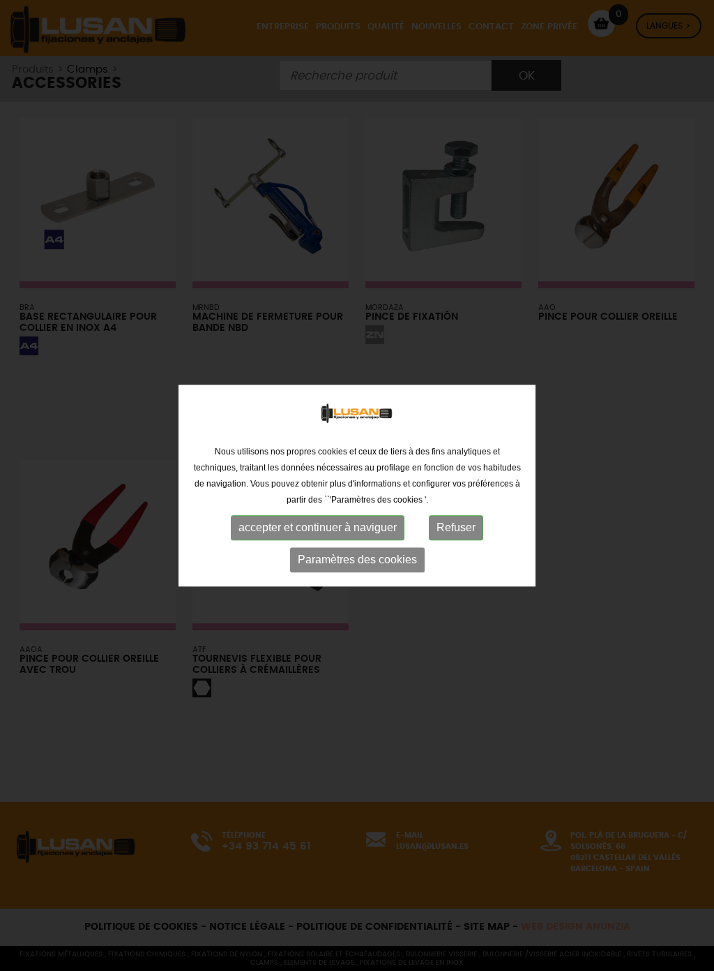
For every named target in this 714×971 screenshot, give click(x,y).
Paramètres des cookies (357, 559)
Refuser (456, 527)
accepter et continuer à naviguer (317, 527)
